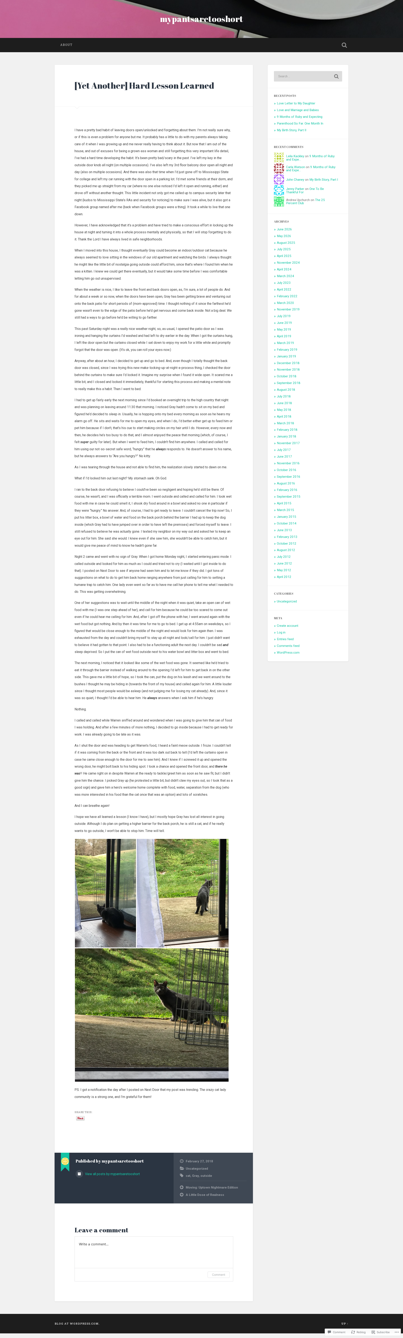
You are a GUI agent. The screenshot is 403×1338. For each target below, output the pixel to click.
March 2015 (285, 510)
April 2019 (284, 336)
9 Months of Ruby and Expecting (299, 117)
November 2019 (288, 309)
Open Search (344, 45)
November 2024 (288, 263)
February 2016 (287, 490)
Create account (287, 626)
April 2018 (284, 416)
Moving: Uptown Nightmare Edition (212, 1187)
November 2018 (288, 369)
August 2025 (286, 243)
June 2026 (284, 229)
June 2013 (284, 530)
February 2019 (287, 350)
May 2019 (284, 329)
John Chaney (295, 180)
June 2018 (284, 403)
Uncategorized (197, 1169)
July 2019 (284, 316)
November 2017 (288, 443)
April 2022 (284, 289)
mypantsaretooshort (201, 19)
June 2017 (284, 456)
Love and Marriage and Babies (298, 110)
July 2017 (284, 450)
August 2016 (286, 483)
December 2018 (288, 363)
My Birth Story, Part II (291, 130)
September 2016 (288, 477)
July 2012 (284, 557)
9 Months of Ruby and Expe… (310, 157)
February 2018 (287, 430)
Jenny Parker (295, 189)
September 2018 (288, 383)
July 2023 (284, 283)
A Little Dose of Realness (205, 1195)
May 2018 (284, 410)
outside (206, 1176)
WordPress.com (288, 652)
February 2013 (287, 537)
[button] (105, 893)
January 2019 (286, 356)
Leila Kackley (295, 156)
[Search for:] (308, 76)
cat (188, 1176)
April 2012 (284, 577)
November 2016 (288, 463)
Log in (281, 632)
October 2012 (286, 543)
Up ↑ (344, 1323)
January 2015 (286, 517)
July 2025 (284, 249)
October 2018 (286, 376)
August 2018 (286, 390)
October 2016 (286, 470)
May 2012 (284, 570)
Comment (218, 1274)
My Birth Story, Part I (323, 180)
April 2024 (284, 269)
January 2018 (286, 436)
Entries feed (285, 639)
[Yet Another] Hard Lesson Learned (144, 85)
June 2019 (284, 323)
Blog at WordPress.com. (77, 1323)
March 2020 (285, 303)
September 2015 (288, 496)
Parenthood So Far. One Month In (300, 123)
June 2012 (284, 563)
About (66, 45)
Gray (195, 1176)
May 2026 (284, 236)
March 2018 (285, 423)
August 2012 (286, 550)
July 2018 (284, 396)
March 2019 (285, 343)
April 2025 (284, 256)
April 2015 (284, 503)
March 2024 (285, 276)
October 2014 (286, 523)
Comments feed (288, 646)
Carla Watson (295, 167)
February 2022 (287, 296)
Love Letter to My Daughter (296, 103)
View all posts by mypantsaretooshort (112, 1174)
